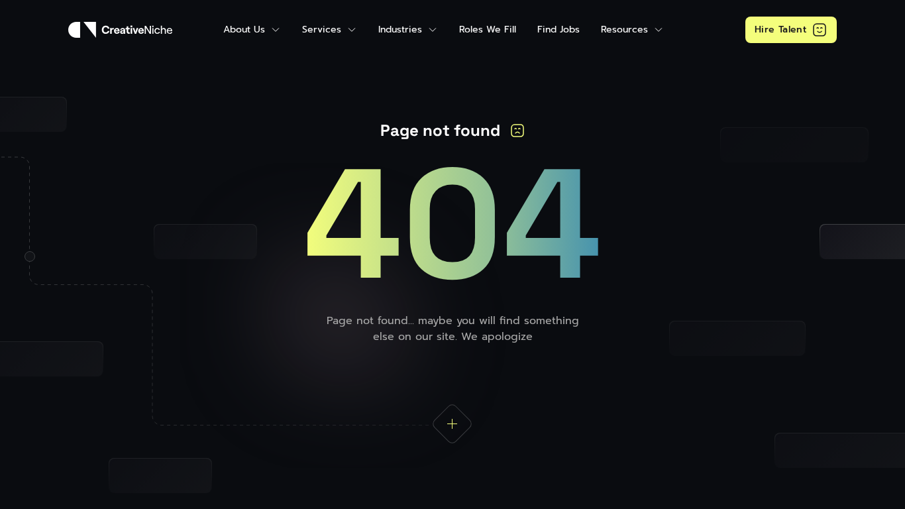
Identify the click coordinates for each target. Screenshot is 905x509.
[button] (252, 29)
